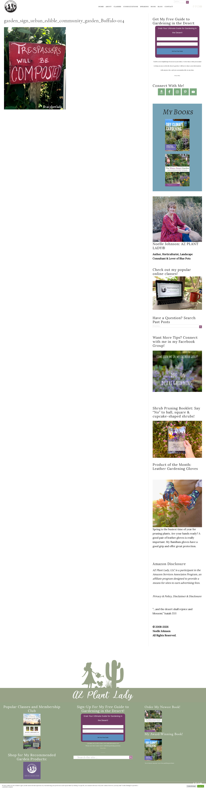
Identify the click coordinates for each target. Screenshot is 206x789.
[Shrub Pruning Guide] (32, 743)
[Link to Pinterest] (196, 6)
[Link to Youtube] (200, 6)
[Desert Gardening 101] (32, 731)
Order (149, 707)
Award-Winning (161, 734)
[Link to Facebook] (193, 6)
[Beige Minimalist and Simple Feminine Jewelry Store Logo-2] (32, 770)
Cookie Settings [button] (191, 786)
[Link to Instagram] (198, 6)
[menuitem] (101, 6)
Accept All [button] (200, 786)
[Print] (10, 6)
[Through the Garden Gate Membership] (32, 719)
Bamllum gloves (179, 542)
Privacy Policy (177, 75)
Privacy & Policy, (162, 596)
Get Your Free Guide (177, 51)
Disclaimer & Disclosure (187, 596)
